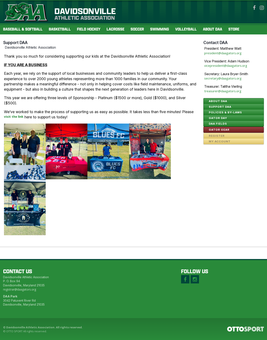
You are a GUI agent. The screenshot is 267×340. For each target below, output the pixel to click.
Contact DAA (215, 42)
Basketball (60, 29)
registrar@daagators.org (19, 289)
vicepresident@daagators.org (225, 65)
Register (217, 135)
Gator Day (218, 118)
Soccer (137, 29)
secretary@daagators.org (223, 78)
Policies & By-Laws (225, 112)
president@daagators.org (223, 53)
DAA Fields (218, 123)
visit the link (13, 116)
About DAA (212, 29)
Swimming (159, 29)
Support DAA (15, 42)
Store (233, 29)
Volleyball (186, 29)
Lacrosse (115, 29)
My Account (219, 141)
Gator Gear (219, 129)
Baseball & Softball (23, 29)
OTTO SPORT (14, 331)
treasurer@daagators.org (222, 91)
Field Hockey (88, 29)
